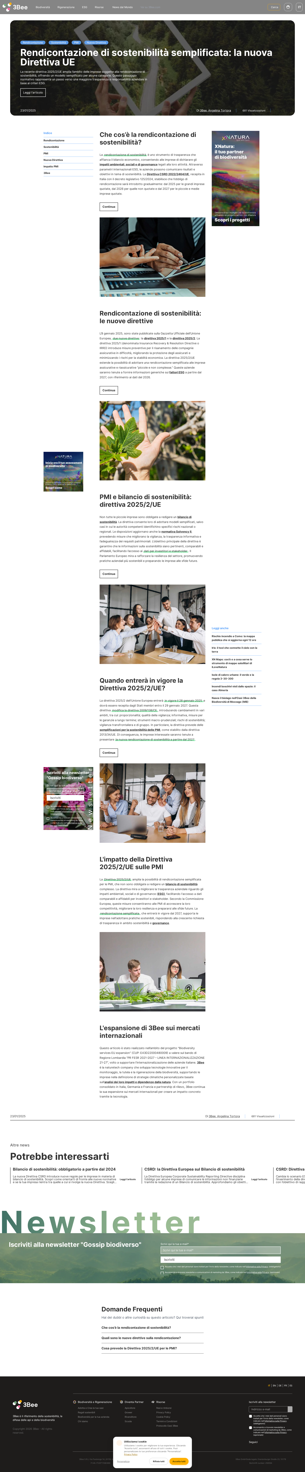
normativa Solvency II (176, 531)
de (280, 1385)
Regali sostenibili (86, 1412)
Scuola (128, 1421)
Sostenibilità (51, 146)
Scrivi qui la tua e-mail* (61, 785)
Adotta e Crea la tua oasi (90, 1408)
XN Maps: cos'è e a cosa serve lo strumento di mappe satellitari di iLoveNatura (232, 663)
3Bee (47, 173)
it (269, 1385)
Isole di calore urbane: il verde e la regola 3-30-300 (233, 676)
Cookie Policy (163, 1416)
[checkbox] (48, 807)
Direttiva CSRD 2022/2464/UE (168, 174)
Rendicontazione (54, 140)
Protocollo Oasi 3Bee (167, 1425)
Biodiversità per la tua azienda (93, 1416)
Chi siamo (83, 1421)
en (274, 1385)
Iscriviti (55, 798)
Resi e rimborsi (163, 1408)
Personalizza (123, 1461)
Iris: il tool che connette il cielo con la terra (234, 649)
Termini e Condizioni (166, 1421)
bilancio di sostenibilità (181, 884)
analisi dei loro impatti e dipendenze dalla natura (137, 1082)
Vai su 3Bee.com (150, 7)
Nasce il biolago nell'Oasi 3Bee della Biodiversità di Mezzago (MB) (234, 699)
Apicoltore (130, 1408)
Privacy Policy (163, 1412)
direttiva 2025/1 (155, 338)
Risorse (99, 7)
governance (160, 923)
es (291, 1385)
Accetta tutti (179, 1461)
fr (285, 1385)
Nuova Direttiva (53, 160)
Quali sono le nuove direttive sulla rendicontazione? (141, 1338)
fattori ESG (176, 372)
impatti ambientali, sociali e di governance (129, 164)
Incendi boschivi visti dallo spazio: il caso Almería (233, 688)
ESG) (161, 894)
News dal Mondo (122, 7)
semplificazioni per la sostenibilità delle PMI (130, 729)
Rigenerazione (66, 7)
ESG (84, 7)
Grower (128, 1412)
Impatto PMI (51, 166)
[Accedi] (288, 7)
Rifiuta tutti (159, 1461)
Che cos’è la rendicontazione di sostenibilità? (136, 1328)
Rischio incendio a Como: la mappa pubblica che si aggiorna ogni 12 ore (234, 638)
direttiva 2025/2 (184, 338)
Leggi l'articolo (33, 92)
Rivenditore (130, 1416)
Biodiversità (43, 7)
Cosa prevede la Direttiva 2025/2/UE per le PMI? (139, 1348)
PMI (46, 153)
